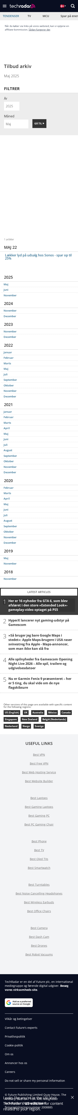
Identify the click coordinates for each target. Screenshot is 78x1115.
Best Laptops (39, 798)
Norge (26, 726)
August (8, 450)
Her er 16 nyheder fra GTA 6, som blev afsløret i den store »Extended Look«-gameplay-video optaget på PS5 (38, 605)
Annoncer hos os (16, 1063)
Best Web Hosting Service (39, 772)
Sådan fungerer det (39, 29)
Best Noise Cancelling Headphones (39, 893)
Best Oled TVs (39, 859)
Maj (6, 284)
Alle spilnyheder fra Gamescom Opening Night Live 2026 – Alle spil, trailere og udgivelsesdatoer (40, 663)
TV (29, 16)
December (10, 316)
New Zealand (29, 719)
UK (25, 712)
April (7, 428)
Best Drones (39, 945)
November (10, 295)
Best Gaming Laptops (39, 807)
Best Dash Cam (39, 937)
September (10, 380)
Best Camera (39, 928)
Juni (6, 289)
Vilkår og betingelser (18, 1019)
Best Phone (39, 841)
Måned (9, 116)
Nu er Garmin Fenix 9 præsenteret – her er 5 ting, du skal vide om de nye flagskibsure (39, 683)
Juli (6, 374)
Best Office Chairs (39, 911)
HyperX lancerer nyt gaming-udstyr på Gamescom (38, 622)
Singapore (11, 719)
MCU (46, 16)
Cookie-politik (14, 1045)
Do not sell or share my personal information (35, 1081)
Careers (10, 1072)
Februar (9, 357)
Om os (9, 1054)
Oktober (9, 385)
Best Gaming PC (39, 815)
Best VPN (39, 755)
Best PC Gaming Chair (39, 824)
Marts (7, 363)
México (52, 712)
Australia (37, 712)
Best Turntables (39, 885)
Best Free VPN (39, 763)
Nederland (11, 726)
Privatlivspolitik (15, 1036)
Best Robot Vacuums (39, 954)
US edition (34, 1103)
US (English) (12, 712)
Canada (66, 712)
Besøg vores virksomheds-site (36, 988)
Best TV (39, 850)
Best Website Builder (39, 781)
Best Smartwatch (39, 868)
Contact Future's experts (21, 1028)
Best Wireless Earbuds (39, 902)
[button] (5, 6)
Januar (8, 352)
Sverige (39, 726)
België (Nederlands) (54, 719)
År (5, 98)
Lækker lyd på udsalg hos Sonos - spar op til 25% (38, 257)
